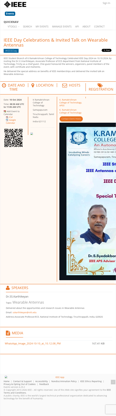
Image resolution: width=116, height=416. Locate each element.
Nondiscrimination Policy (64, 381)
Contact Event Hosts (71, 118)
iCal (11, 117)
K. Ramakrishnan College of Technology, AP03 (70, 102)
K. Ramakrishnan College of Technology (70, 111)
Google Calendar (11, 121)
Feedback (44, 384)
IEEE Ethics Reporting (91, 381)
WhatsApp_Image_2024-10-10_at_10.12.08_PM (33, 343)
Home (7, 381)
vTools (12, 26)
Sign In (106, 3)
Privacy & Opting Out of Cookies (20, 384)
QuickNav (11, 22)
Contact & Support (22, 381)
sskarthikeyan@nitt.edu (25, 312)
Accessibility (41, 381)
